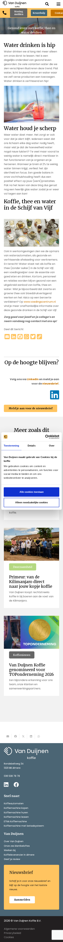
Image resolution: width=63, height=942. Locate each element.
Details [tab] (32, 445)
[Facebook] (16, 784)
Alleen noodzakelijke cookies (31, 502)
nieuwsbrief (50, 383)
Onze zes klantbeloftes (17, 845)
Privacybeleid (12, 933)
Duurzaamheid (22, 567)
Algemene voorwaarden (19, 929)
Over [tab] (51, 445)
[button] (47, 4)
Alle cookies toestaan (32, 492)
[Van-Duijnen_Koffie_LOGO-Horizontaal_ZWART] (14, 4)
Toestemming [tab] (11, 445)
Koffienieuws (21, 655)
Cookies (9, 937)
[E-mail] (8, 736)
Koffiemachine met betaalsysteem (24, 825)
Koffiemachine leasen (16, 817)
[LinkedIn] (54, 395)
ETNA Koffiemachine (15, 821)
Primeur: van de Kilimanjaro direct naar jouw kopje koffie (30, 581)
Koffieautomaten (14, 803)
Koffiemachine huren (16, 812)
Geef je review (12, 859)
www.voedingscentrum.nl (40, 302)
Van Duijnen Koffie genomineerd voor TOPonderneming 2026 (31, 670)
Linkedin (33, 379)
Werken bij (10, 850)
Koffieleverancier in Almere (19, 854)
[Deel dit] (15, 736)
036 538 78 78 (12, 776)
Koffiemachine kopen (16, 808)
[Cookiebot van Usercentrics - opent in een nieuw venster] (45, 437)
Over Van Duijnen (13, 841)
